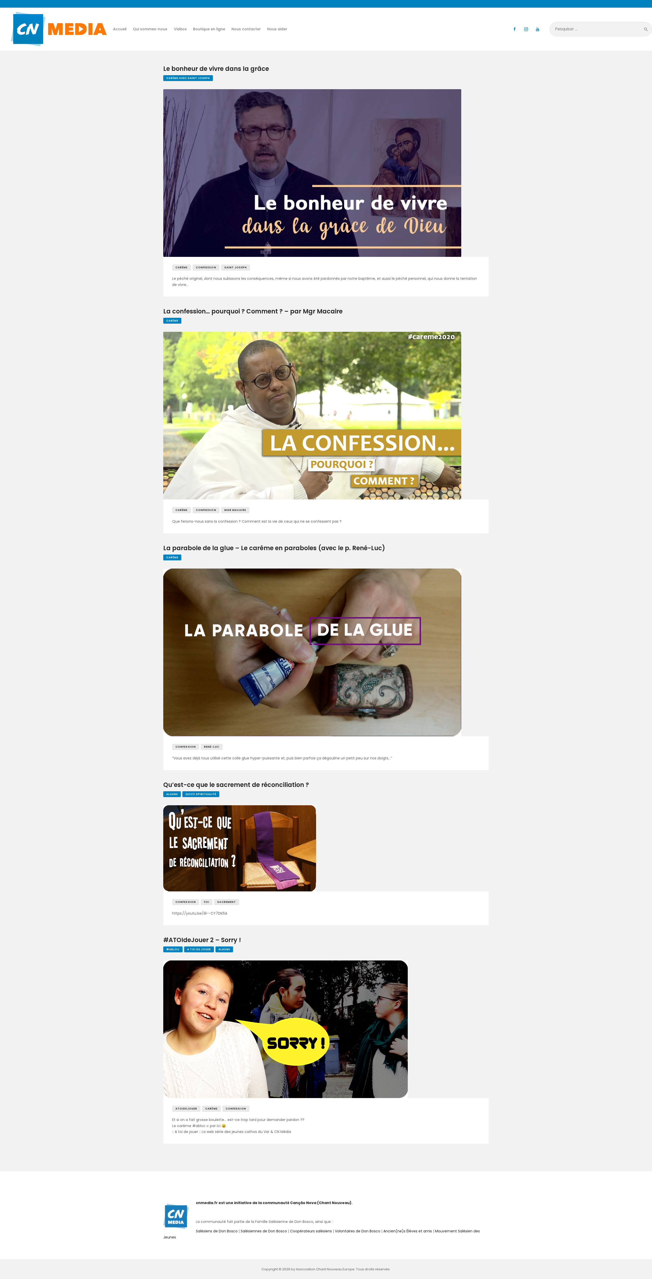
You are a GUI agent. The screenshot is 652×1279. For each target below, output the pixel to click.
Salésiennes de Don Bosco (264, 1231)
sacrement (226, 902)
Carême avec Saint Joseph (188, 78)
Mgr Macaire (235, 510)
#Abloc (173, 949)
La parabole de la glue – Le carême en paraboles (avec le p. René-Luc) (274, 548)
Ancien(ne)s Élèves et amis (407, 1231)
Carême (172, 321)
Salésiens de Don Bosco (217, 1231)
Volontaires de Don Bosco (357, 1231)
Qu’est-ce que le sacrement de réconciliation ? (236, 785)
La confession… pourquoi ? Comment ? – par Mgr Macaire (253, 311)
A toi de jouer (199, 949)
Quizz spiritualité (200, 794)
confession (206, 267)
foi (206, 902)
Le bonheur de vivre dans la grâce (216, 69)
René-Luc (211, 747)
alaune (172, 794)
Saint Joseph (235, 267)
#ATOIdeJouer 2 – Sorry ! (202, 940)
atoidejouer (186, 1109)
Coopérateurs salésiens (311, 1231)
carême (181, 267)
